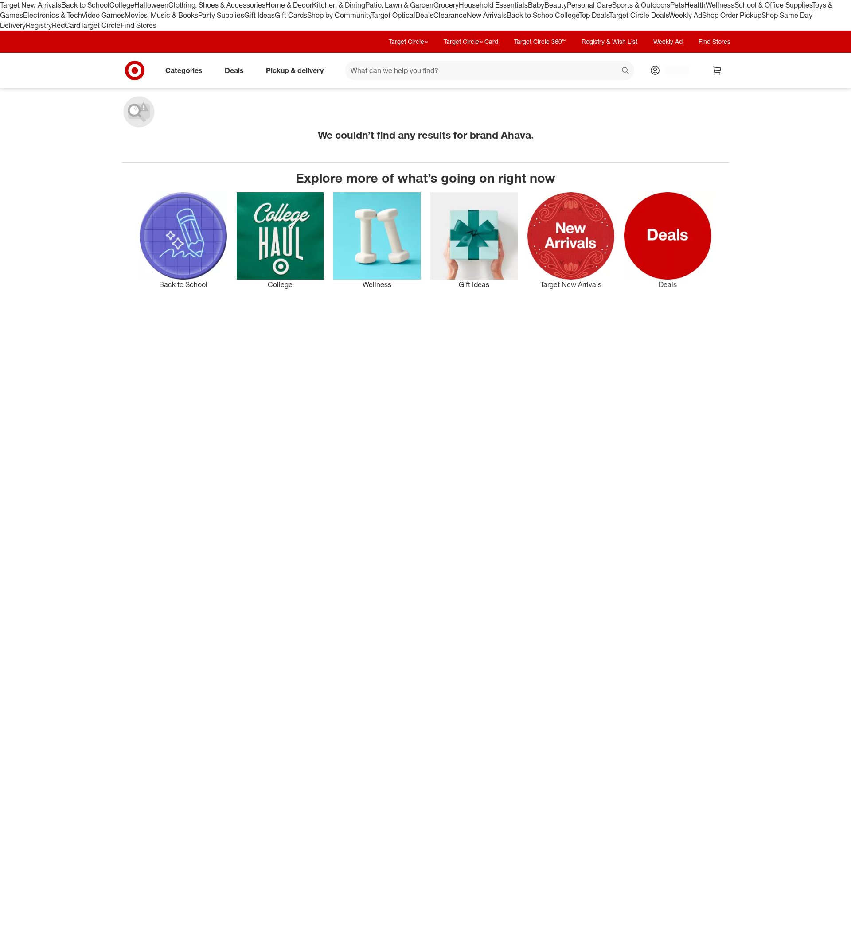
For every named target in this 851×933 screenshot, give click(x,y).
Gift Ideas (259, 15)
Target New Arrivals (30, 4)
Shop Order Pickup (731, 15)
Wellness (720, 4)
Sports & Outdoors (641, 4)
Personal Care (589, 4)
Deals (424, 15)
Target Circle (100, 25)
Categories (184, 70)
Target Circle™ (408, 41)
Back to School (85, 4)
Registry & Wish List (609, 41)
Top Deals (594, 15)
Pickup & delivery (295, 70)
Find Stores (138, 25)
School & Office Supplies (773, 4)
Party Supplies (221, 15)
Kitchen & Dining (338, 4)
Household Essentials (493, 4)
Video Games (103, 15)
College (121, 4)
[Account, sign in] (672, 70)
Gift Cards (291, 15)
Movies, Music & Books (161, 15)
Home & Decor (288, 4)
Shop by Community (339, 15)
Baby (536, 4)
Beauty (555, 4)
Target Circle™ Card (471, 41)
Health (695, 4)
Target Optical (393, 15)
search (625, 70)
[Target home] (134, 70)
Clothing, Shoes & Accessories (216, 4)
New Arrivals (487, 15)
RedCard (66, 25)
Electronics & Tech (52, 15)
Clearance (450, 15)
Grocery (446, 4)
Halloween (151, 4)
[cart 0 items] (717, 70)
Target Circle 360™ (540, 41)
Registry (39, 25)
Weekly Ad (685, 15)
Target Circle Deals (639, 15)
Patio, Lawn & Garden (399, 4)
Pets (677, 4)
